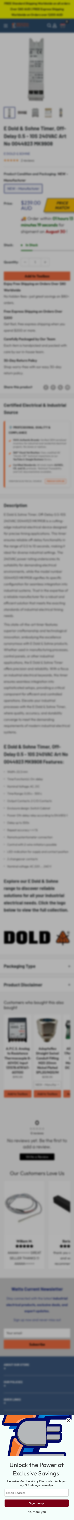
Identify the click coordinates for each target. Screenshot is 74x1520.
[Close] (68, 1420)
